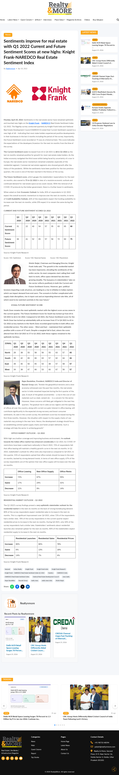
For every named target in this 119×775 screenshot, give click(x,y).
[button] (4, 705)
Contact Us (65, 753)
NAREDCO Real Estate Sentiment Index (17, 576)
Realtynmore (10, 69)
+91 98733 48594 (101, 743)
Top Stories (35, 757)
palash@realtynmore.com (104, 747)
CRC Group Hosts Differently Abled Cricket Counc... (38, 648)
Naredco (50, 573)
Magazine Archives (74, 20)
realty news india (47, 580)
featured (7, 569)
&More (38, 20)
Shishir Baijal (60, 580)
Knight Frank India (42, 569)
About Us (64, 749)
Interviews (47, 20)
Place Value (59, 20)
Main (33, 745)
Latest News (13, 20)
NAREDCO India (62, 573)
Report (33, 753)
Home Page (65, 741)
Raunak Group (23, 580)
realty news (34, 580)
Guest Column (26, 20)
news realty (66, 576)
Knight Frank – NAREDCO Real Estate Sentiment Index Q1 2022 (24, 573)
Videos (87, 20)
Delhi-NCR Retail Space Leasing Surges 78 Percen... (14, 648)
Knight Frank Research (59, 569)
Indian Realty (18, 569)
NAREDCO (45, 123)
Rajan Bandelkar (10, 580)
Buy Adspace (98, 20)
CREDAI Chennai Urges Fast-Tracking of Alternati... (63, 636)
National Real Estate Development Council (46, 576)
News (33, 741)
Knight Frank (34, 123)
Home (2, 20)
